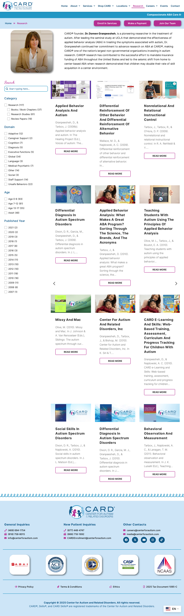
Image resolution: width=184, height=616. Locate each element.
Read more (71, 151)
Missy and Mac (68, 320)
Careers (150, 5)
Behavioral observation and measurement (158, 433)
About (73, 5)
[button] (75, 6)
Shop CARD (104, 5)
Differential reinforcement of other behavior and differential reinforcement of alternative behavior (115, 119)
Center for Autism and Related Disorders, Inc (115, 324)
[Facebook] (126, 540)
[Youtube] (144, 540)
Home (64, 5)
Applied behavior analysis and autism (69, 110)
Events (164, 5)
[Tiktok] (162, 540)
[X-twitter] (135, 540)
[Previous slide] (54, 283)
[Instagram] (153, 540)
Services (87, 5)
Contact (175, 5)
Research (138, 5)
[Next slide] (176, 283)
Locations (121, 5)
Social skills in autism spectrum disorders (70, 433)
